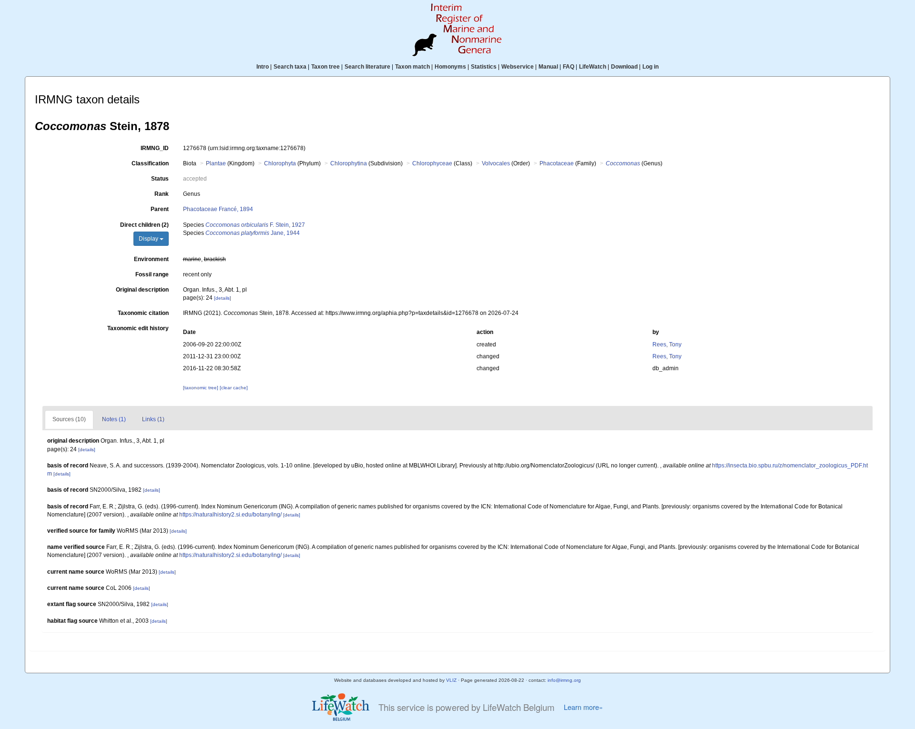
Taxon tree (325, 66)
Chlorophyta (280, 163)
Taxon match (412, 66)
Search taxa (290, 66)
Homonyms (450, 66)
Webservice (517, 66)
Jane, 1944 (252, 233)
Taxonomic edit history (138, 328)
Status (160, 178)
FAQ (568, 66)
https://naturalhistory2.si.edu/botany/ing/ (230, 514)
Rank (161, 194)
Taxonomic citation (143, 313)
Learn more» (583, 707)
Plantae (216, 163)
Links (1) (153, 419)
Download (624, 66)
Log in (650, 66)
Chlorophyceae (432, 163)
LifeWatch (592, 66)
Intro (262, 66)
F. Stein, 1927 (255, 225)
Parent (160, 209)
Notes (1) (114, 419)
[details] (222, 298)
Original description (142, 289)
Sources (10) (69, 419)
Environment (151, 259)
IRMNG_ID (155, 148)
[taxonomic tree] (201, 387)
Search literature (367, 66)
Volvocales (496, 163)
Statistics (484, 66)
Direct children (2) (144, 225)
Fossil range (152, 274)
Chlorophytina (348, 163)
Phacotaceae (556, 163)
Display (149, 238)
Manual (548, 66)
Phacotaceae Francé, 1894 (218, 209)
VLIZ (451, 680)
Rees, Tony (666, 344)
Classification (150, 163)
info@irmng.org (564, 680)
